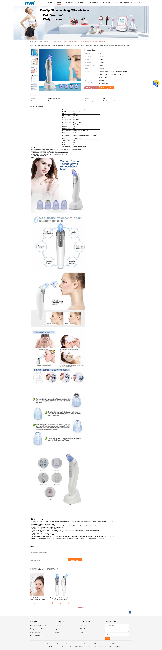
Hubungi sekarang (108, 88)
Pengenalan (58, 625)
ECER (118, 646)
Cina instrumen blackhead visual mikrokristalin (53, 646)
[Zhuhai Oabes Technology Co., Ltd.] (30, 3)
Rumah (50, 2)
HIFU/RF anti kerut (35, 632)
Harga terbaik (92, 88)
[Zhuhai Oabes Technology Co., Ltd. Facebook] (130, 612)
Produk (59, 2)
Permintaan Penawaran (122, 2)
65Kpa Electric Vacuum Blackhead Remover (92, 538)
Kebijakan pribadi (98, 643)
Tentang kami (69, 2)
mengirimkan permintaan (75, 559)
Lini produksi (83, 625)
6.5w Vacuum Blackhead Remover (45, 538)
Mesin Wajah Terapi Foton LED (38, 625)
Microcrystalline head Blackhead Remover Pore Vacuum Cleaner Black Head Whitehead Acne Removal (79, 41)
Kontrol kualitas (93, 2)
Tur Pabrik (81, 2)
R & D (81, 632)
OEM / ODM (83, 629)
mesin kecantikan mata (36, 635)
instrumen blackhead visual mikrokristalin (67, 538)
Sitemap (86, 643)
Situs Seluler (112, 643)
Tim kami (57, 632)
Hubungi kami (107, 2)
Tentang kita (69, 643)
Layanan (57, 629)
